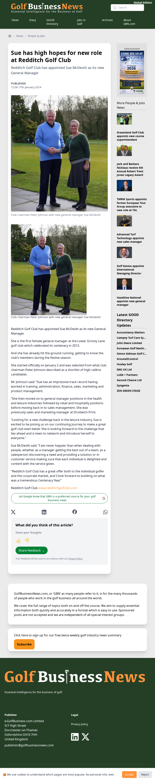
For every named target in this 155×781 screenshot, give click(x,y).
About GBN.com (129, 22)
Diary (32, 20)
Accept (129, 774)
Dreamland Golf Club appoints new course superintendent (130, 136)
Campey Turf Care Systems (134, 337)
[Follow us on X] (85, 737)
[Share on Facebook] (74, 512)
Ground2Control (127, 359)
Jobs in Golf (81, 22)
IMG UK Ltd (124, 369)
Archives (107, 20)
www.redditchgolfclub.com (57, 488)
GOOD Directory (52, 22)
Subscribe (24, 644)
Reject (145, 774)
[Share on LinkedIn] (44, 512)
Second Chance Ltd (129, 380)
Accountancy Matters (131, 332)
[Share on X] (13, 512)
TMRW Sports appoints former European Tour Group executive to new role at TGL (132, 204)
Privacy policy (79, 724)
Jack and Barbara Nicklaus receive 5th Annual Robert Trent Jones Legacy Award (130, 169)
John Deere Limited (129, 343)
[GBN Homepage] (57, 8)
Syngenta (123, 385)
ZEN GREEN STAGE (128, 390)
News (15, 20)
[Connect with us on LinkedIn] (75, 737)
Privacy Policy (75, 558)
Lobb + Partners (127, 375)
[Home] (10, 36)
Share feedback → (32, 550)
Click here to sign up (28, 635)
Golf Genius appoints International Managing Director (130, 269)
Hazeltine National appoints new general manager (131, 301)
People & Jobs (36, 36)
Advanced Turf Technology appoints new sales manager (130, 238)
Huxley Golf (124, 364)
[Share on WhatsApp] (105, 512)
